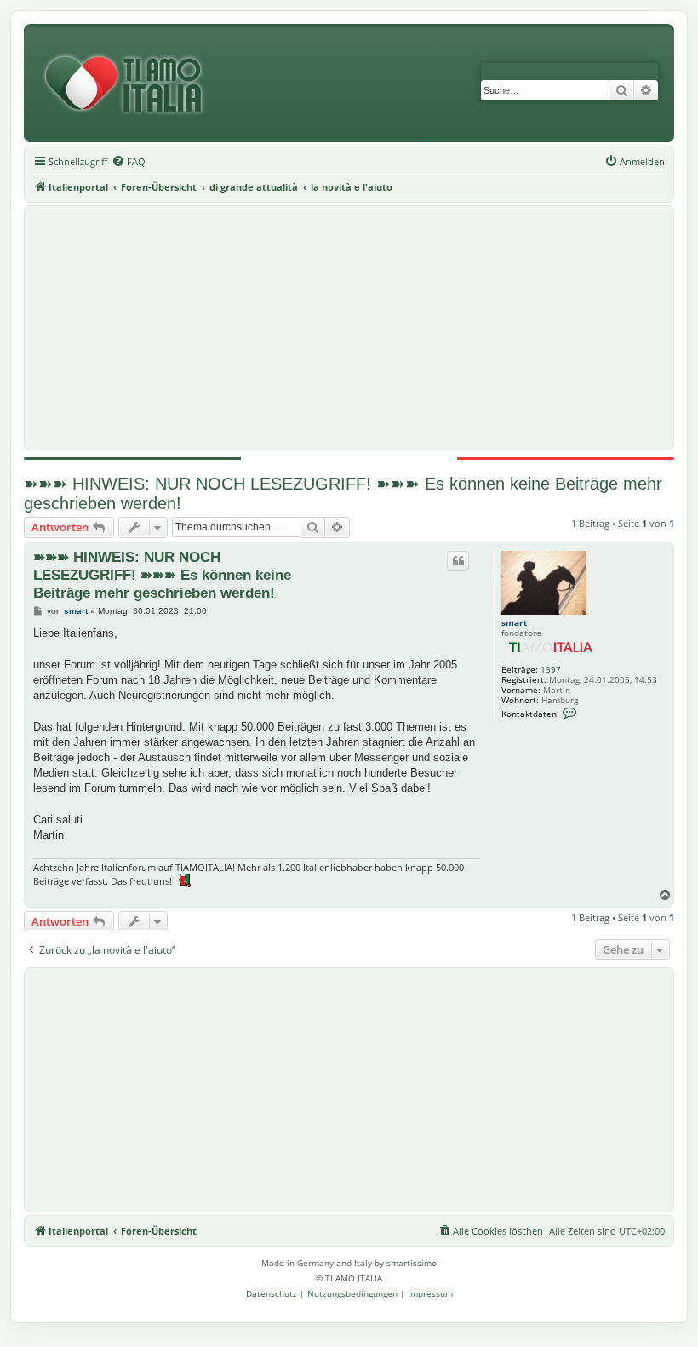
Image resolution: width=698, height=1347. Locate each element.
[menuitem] (129, 162)
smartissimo (411, 1263)
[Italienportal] (130, 84)
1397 (551, 669)
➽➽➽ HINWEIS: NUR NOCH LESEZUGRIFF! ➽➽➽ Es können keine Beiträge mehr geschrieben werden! (343, 493)
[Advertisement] (349, 328)
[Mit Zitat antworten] (458, 561)
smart (514, 622)
